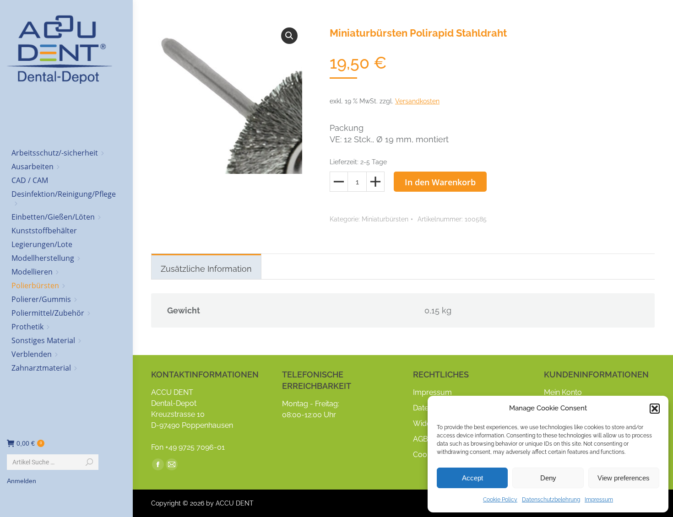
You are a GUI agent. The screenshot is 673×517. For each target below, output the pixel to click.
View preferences (623, 478)
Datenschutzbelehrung (551, 499)
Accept (472, 478)
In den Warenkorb (440, 182)
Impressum (599, 499)
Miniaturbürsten (385, 219)
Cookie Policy (500, 499)
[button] (654, 408)
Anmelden (21, 481)
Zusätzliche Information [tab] (206, 269)
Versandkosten (417, 101)
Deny (548, 478)
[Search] (89, 462)
